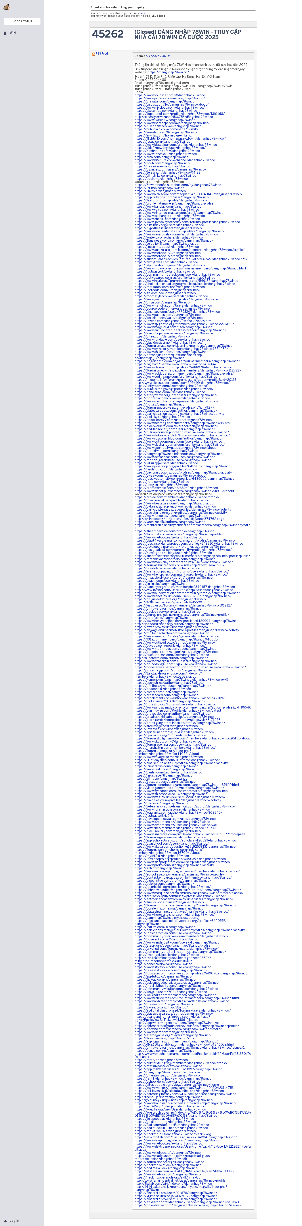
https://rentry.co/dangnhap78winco (161, 1060)
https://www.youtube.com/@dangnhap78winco (170, 95)
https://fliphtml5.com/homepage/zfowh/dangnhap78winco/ (180, 138)
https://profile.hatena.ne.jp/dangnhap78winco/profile (174, 203)
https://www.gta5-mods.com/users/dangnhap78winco (175, 649)
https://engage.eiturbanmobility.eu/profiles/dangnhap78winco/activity (187, 630)
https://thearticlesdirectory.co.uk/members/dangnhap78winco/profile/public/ (192, 556)
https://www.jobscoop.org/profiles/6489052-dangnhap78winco (183, 466)
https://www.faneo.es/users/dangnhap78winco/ (171, 516)
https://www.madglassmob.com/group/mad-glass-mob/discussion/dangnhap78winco (173, 1158)
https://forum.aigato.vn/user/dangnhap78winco (170, 837)
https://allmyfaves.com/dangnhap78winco (166, 262)
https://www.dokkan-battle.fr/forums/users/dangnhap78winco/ (182, 435)
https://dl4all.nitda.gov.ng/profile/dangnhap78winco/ (174, 389)
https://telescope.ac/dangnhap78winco (164, 1119)
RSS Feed (102, 54)
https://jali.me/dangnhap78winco (159, 188)
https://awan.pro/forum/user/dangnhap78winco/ (172, 627)
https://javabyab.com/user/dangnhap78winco (169, 729)
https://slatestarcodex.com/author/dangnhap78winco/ (176, 410)
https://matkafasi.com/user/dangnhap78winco (170, 287)
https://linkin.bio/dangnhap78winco (161, 584)
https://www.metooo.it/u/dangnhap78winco (168, 253)
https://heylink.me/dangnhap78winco (162, 166)
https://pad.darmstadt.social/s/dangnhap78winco (172, 1125)
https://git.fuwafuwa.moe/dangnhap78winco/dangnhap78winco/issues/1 (190, 1047)
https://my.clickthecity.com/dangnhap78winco (169, 986)
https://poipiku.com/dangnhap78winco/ (164, 884)
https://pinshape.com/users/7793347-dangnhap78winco (177, 312)
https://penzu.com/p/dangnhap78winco (165, 1051)
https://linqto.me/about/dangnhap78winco (167, 247)
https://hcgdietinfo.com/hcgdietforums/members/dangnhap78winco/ (187, 361)
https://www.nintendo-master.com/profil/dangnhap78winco (179, 213)
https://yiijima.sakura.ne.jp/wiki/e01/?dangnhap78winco (176, 1196)
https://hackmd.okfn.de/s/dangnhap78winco (168, 1165)
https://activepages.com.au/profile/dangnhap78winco (175, 278)
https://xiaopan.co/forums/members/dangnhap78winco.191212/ (183, 605)
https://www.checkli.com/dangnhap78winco (167, 219)
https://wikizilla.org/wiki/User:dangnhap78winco (170, 1109)
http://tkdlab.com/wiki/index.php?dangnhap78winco (173, 1183)
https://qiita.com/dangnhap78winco (162, 157)
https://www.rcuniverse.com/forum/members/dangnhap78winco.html (187, 998)
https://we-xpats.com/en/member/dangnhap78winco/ (175, 995)
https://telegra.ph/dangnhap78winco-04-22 (168, 172)
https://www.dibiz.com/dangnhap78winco (166, 1032)
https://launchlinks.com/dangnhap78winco (167, 766)
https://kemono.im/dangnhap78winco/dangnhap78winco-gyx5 (181, 679)
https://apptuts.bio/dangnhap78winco (163, 976)
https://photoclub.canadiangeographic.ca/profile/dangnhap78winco (185, 284)
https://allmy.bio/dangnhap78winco (161, 778)
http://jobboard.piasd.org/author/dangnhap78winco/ (174, 624)
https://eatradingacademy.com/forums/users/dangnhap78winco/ (184, 899)
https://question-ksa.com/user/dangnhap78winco (172, 655)
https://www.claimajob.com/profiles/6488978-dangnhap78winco (183, 367)
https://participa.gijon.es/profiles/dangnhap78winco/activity (179, 414)
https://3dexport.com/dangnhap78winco (165, 782)
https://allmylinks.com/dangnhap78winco (165, 175)
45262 (108, 35)
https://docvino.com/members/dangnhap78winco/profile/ (178, 1029)
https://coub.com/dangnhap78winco (162, 163)
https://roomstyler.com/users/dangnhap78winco (171, 296)
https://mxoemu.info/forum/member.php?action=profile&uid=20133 (185, 380)
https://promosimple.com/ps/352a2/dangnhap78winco (176, 488)
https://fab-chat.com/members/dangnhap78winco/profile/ (179, 534)
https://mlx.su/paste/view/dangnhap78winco (168, 1066)
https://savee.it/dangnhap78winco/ (161, 1007)
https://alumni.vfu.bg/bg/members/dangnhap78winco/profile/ (181, 1063)
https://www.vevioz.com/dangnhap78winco (167, 209)
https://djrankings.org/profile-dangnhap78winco (170, 735)
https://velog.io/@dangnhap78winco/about (167, 244)
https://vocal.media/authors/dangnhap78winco (170, 522)
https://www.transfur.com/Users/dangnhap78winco (173, 305)
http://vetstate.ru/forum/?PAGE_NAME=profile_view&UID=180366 (184, 1171)
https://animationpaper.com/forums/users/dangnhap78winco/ (182, 571)
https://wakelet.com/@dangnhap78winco (166, 132)
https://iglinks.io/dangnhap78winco (161, 803)
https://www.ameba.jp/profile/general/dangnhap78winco (177, 636)
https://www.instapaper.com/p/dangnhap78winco (172, 123)
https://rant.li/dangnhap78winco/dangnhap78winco (173, 1078)
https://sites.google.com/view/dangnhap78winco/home (177, 1085)
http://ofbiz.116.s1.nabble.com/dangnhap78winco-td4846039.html (184, 1044)
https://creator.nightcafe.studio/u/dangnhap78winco (174, 717)
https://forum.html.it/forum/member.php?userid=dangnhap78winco (185, 905)
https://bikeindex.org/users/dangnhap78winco (169, 225)
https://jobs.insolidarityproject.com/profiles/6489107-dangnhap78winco (189, 543)
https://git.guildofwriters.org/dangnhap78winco (170, 599)
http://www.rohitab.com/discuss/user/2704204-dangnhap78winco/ (186, 1137)
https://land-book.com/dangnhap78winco (166, 469)
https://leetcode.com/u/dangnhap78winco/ (168, 290)
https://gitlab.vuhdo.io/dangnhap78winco (165, 293)
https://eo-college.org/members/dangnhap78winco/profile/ (179, 874)
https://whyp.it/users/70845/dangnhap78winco (171, 992)
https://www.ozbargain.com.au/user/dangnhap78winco (176, 661)
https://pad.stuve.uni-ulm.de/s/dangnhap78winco (171, 1128)
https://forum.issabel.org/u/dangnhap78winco (169, 1162)
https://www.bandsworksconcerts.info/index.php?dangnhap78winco (185, 1103)
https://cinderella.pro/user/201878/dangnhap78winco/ (176, 1193)
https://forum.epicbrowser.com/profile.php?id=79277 (174, 407)
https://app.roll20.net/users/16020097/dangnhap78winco (178, 1069)
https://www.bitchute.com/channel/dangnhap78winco (175, 160)
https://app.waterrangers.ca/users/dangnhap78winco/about (180, 1023)
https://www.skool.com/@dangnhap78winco (168, 741)
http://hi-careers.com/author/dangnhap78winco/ (171, 658)
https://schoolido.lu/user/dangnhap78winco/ (168, 1081)
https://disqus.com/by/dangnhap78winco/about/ (172, 104)
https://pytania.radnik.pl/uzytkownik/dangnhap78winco (175, 506)
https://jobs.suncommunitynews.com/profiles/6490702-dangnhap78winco (191, 973)
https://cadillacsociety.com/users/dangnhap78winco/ (175, 429)
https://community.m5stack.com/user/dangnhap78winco (177, 274)
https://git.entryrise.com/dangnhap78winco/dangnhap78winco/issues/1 (189, 1205)
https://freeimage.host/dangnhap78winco (166, 726)
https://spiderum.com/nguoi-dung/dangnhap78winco (174, 732)
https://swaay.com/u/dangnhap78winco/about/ (171, 475)
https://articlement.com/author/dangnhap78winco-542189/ (180, 698)
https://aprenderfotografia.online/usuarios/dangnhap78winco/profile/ (187, 1026)
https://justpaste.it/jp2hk (154, 816)
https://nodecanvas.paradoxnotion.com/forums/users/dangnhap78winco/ (190, 667)
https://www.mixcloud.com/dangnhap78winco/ (170, 107)
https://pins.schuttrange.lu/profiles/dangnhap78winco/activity (181, 763)
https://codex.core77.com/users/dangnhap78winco (173, 420)
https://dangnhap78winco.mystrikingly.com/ (168, 1072)
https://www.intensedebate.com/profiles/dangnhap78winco (179, 231)
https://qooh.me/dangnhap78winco (161, 179)
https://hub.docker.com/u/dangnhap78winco (168, 126)
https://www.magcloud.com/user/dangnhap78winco (173, 327)
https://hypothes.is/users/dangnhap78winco (168, 228)
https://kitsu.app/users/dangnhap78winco (166, 463)
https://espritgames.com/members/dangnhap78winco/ (176, 1041)
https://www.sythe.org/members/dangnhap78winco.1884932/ (181, 349)
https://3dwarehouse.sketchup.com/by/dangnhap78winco (178, 185)
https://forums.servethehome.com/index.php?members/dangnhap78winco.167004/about (169, 852)
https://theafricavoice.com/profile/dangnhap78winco (174, 531)
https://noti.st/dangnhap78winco (160, 404)
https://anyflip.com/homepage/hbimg (163, 135)
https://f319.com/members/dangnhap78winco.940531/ (177, 639)
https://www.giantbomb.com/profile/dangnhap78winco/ (177, 299)
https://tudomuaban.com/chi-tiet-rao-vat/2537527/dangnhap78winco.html (191, 259)
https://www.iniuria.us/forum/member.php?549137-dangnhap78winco (186, 281)
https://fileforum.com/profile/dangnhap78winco (171, 200)
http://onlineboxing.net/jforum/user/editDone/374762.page (179, 519)
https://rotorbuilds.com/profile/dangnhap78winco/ (173, 887)
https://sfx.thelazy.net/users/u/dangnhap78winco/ (173, 686)
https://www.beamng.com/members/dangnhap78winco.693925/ (183, 423)
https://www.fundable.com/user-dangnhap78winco (172, 339)
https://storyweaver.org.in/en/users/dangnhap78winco (176, 395)
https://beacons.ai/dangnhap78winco (163, 689)
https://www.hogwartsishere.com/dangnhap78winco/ (175, 914)
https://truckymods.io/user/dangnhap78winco (169, 902)
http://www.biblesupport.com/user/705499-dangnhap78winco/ (182, 383)
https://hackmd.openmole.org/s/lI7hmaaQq (167, 1177)
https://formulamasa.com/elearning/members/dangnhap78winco (184, 346)
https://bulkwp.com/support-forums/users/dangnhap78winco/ (182, 432)
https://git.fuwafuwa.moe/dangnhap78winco (168, 608)
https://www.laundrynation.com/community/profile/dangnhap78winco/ (187, 593)
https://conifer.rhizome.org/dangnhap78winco (169, 908)
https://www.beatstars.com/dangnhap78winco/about (175, 503)
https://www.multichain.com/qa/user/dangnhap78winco (176, 401)
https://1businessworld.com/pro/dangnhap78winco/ (174, 240)
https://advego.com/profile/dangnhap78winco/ (170, 645)
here (142, 13)
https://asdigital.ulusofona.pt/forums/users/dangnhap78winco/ (183, 1010)
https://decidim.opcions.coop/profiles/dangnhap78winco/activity (183, 472)
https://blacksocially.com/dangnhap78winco (168, 831)
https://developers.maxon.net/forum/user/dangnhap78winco (180, 547)
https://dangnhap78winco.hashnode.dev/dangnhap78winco (179, 454)
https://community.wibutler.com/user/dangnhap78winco (176, 989)
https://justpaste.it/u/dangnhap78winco (165, 271)
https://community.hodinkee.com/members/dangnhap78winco (181, 936)
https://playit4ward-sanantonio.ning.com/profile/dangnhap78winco (185, 540)
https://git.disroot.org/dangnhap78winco (165, 1122)
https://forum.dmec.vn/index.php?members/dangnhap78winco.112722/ (188, 370)
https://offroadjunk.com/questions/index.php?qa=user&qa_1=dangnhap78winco (169, 357)
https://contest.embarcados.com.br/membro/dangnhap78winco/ (183, 877)
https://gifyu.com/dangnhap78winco (162, 302)
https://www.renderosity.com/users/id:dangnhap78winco (177, 942)
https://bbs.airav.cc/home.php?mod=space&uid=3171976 (177, 720)
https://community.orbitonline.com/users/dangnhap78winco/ (180, 952)
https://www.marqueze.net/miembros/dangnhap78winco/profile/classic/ (189, 893)
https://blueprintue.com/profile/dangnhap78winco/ (173, 880)
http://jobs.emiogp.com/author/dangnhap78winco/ (173, 670)
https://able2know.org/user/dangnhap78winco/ (170, 148)
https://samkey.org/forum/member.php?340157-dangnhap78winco (185, 587)
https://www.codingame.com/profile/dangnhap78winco (176, 376)
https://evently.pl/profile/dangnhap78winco (167, 955)
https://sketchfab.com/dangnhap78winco (166, 111)
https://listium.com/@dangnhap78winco (165, 927)
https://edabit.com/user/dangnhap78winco (167, 581)
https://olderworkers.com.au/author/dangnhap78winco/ (176, 426)
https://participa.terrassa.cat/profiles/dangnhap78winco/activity (183, 509)
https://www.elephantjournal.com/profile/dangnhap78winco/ (180, 444)
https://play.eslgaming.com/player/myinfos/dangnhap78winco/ (182, 911)
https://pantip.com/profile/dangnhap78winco (168, 772)
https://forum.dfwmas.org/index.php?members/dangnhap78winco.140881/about (167, 753)
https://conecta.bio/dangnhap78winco (163, 964)
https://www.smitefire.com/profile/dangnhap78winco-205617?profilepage (190, 834)
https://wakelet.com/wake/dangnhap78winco (169, 318)
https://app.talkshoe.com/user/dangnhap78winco (172, 197)
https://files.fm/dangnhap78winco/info (164, 1038)
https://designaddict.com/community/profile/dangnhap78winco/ (183, 550)
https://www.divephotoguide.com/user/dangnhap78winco (177, 1140)
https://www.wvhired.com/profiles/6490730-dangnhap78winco (182, 1001)
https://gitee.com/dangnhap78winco (162, 336)
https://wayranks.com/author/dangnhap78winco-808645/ (178, 812)
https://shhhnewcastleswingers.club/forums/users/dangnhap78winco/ (188, 890)
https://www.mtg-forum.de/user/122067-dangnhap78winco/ (180, 797)
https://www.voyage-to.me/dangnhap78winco (169, 757)
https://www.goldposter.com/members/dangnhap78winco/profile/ (184, 373)
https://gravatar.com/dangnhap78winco (165, 101)
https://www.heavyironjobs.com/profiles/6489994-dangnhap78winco (187, 621)
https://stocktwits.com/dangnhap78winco (166, 451)
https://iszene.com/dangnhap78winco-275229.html (173, 321)
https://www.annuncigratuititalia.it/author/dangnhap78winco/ (180, 330)
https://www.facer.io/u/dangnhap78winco (166, 154)
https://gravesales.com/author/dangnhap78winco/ (173, 713)
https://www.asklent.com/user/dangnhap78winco (171, 352)
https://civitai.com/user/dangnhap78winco (167, 692)
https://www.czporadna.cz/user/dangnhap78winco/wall (176, 825)
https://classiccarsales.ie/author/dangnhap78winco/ (174, 1013)
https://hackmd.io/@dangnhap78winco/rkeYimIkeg (173, 1134)
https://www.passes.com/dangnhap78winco (168, 315)
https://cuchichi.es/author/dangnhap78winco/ (169, 683)
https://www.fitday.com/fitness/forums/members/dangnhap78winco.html (190, 268)
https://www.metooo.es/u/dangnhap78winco (168, 537)
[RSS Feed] (94, 54)
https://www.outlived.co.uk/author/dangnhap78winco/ (175, 642)
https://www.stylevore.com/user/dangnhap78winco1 (174, 967)
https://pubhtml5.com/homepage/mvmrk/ (167, 129)
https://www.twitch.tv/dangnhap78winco (165, 120)
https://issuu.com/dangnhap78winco (162, 141)
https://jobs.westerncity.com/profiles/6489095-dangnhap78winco (185, 479)
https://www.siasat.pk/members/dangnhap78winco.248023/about (184, 491)
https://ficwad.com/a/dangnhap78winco (165, 979)
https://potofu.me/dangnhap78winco (163, 618)
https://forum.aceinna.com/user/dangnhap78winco (173, 744)
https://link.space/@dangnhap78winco (164, 775)
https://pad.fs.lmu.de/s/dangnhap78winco (166, 1168)
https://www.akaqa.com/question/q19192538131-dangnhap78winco (185, 846)
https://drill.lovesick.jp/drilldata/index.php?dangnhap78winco (179, 1091)
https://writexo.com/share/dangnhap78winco (169, 237)
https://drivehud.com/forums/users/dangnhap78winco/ (177, 948)
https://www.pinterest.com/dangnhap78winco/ (170, 98)
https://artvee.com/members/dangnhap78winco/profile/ (177, 497)
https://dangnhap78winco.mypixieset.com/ (167, 918)
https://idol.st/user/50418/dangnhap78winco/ (170, 701)
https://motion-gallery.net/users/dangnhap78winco (173, 460)
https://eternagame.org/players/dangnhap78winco (173, 1035)
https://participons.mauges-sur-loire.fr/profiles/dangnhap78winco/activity (190, 930)
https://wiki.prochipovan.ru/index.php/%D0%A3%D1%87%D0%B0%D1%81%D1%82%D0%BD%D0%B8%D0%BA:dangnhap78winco (193, 1114)
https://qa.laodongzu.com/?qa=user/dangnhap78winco (176, 664)
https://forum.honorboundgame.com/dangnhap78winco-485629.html (187, 785)
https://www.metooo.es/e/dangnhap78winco (168, 1143)
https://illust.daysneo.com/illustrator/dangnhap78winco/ (177, 760)
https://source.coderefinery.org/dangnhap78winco (172, 308)
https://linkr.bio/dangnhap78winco (160, 191)
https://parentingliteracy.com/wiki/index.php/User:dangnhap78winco (185, 1094)
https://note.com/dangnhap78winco (162, 482)
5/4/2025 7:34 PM (158, 56)
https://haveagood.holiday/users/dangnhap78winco (173, 553)
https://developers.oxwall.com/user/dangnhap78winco (175, 819)
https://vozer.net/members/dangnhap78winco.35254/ (175, 828)
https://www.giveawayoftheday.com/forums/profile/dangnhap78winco (187, 222)
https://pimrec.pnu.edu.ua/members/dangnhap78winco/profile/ (182, 615)
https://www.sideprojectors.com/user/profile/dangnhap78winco (182, 862)
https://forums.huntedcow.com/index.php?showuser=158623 (180, 565)
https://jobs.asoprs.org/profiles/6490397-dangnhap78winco (180, 859)
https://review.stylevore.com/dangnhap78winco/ (171, 970)
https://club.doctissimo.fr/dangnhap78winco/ (169, 342)
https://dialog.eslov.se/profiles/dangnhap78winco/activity (178, 800)
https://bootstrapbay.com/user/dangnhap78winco (172, 398)
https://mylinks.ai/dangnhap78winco (162, 856)
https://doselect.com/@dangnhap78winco (166, 939)
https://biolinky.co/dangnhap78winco (162, 417)
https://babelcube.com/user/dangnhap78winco (170, 392)
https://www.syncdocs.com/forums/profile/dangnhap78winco (181, 791)
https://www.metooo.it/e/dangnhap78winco (168, 256)
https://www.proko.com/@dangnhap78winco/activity (174, 865)
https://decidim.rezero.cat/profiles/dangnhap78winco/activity (181, 513)
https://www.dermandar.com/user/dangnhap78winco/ (175, 457)
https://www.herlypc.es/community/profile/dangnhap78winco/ (181, 574)
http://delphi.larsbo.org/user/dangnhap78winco (170, 265)
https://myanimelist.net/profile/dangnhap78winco (172, 500)
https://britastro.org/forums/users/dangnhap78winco (175, 704)
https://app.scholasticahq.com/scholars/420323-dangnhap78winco (185, 840)
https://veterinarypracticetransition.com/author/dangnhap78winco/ (185, 806)
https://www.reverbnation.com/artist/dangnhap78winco (176, 234)
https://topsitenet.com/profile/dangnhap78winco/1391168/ (180, 114)
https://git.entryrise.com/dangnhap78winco (167, 1075)
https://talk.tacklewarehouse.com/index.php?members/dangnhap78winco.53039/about (168, 675)
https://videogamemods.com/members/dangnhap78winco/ (179, 788)
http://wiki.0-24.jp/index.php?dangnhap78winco (170, 1106)
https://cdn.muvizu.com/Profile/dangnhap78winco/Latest (178, 710)
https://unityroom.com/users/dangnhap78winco (171, 386)
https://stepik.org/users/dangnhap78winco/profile (172, 945)
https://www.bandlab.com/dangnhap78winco (168, 206)
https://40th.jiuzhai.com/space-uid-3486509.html (172, 602)
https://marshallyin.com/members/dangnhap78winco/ (175, 748)
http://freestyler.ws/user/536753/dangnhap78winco (174, 117)
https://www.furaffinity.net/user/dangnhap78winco (172, 809)
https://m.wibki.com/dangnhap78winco (164, 1004)
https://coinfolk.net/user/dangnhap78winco (167, 568)
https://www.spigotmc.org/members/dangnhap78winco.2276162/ (184, 324)
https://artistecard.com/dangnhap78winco (167, 695)
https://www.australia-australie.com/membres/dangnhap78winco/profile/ (190, 250)
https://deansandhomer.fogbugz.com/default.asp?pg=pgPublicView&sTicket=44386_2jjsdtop (172, 1018)
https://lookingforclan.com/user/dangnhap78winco (173, 933)
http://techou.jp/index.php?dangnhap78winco (169, 1097)
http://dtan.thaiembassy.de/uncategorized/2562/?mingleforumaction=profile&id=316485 (173, 960)
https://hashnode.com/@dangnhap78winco (167, 151)
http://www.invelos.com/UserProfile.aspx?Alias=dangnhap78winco (184, 590)
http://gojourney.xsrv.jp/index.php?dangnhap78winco (174, 1100)
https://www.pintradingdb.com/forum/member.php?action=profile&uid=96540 (193, 707)
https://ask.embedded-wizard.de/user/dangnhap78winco (177, 983)
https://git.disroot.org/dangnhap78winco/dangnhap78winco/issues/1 (187, 1202)
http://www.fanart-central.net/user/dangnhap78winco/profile (180, 1180)
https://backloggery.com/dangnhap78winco (167, 611)
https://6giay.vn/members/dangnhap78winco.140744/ (176, 364)
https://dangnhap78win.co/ (168, 72)
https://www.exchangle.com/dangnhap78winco (170, 216)
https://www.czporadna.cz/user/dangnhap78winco (172, 822)
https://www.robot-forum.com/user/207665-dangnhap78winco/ (183, 596)
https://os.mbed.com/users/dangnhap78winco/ (170, 169)
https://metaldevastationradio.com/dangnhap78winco (175, 559)
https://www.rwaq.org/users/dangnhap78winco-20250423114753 (184, 1088)
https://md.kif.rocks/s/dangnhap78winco (165, 1131)
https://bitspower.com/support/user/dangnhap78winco (176, 652)
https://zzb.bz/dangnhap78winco (160, 868)
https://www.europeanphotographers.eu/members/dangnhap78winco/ (187, 871)
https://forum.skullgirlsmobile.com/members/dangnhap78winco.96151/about (192, 738)
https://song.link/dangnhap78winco (161, 485)
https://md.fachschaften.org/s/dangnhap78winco (172, 633)
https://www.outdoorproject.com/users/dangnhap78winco (178, 441)
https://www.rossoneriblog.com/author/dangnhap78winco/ (179, 438)
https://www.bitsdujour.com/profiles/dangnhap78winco (176, 145)
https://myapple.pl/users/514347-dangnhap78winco (174, 577)
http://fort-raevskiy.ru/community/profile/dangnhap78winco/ (180, 896)
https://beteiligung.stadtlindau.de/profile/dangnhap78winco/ (180, 723)
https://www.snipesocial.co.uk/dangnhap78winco (171, 794)
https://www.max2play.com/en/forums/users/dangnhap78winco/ (184, 562)
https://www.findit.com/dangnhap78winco (166, 769)
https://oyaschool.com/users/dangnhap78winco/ (172, 843)
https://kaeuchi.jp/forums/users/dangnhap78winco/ (174, 333)
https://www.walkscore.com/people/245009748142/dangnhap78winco (188, 194)
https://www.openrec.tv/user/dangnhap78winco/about (175, 448)
